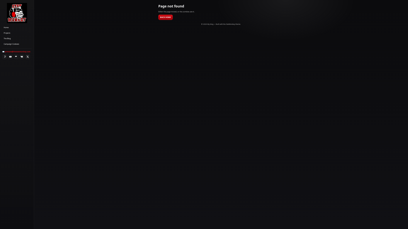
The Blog (7, 38)
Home (6, 27)
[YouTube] (10, 56)
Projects (7, 33)
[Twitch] (4, 56)
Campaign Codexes (11, 44)
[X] (27, 56)
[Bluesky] (22, 56)
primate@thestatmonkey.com (17, 51)
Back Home (165, 17)
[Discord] (16, 56)
